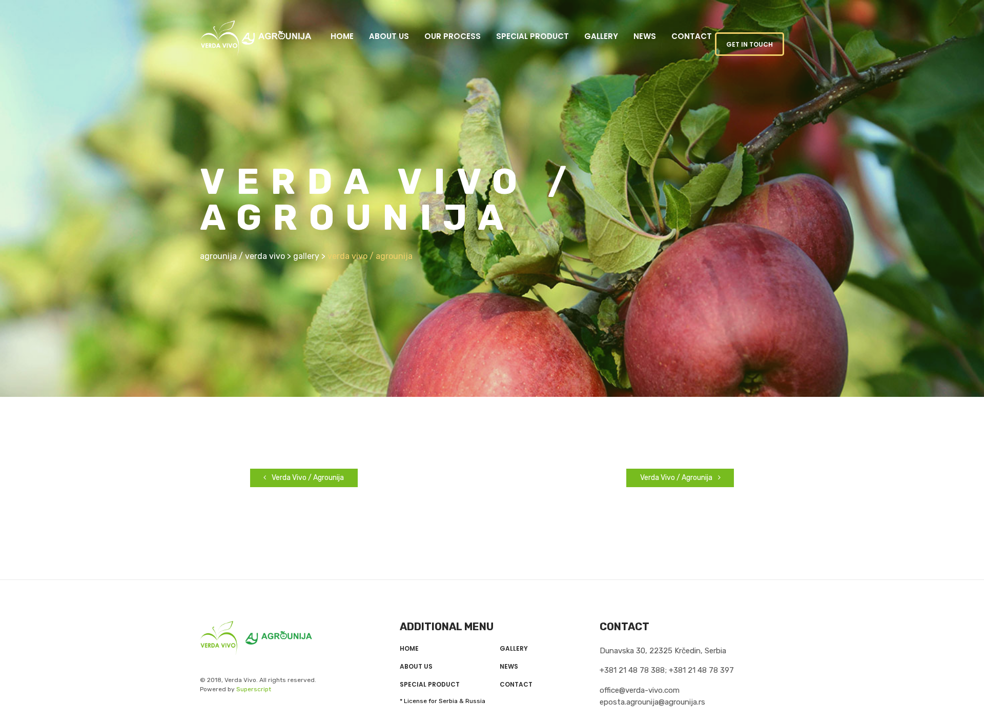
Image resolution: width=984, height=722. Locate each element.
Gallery (601, 36)
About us (389, 36)
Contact (691, 36)
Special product (532, 36)
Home (342, 36)
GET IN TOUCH (749, 44)
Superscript (253, 689)
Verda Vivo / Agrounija (307, 477)
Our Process (452, 36)
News (644, 36)
